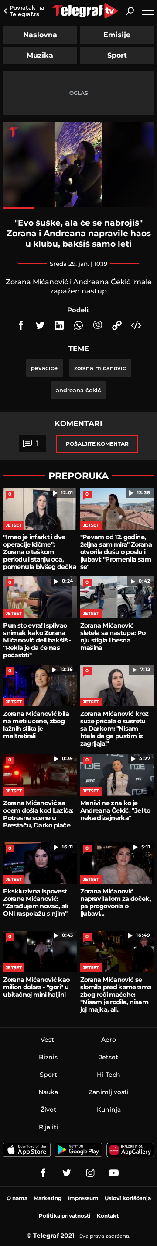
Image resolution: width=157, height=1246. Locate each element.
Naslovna (40, 35)
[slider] (78, 208)
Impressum (83, 1198)
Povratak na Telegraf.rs (27, 10)
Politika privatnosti (65, 1215)
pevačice (44, 367)
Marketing (47, 1198)
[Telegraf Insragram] (90, 1173)
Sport (117, 55)
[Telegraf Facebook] (43, 1173)
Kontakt (108, 1215)
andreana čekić (78, 390)
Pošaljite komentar (97, 443)
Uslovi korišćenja (128, 1198)
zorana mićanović (100, 367)
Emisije (116, 35)
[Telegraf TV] (114, 1173)
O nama (17, 1198)
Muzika (40, 55)
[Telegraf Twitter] (66, 1173)
